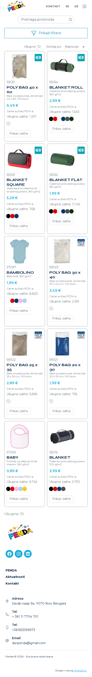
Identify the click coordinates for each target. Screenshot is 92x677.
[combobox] (42, 19)
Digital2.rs (80, 670)
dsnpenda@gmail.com (29, 643)
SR (67, 6)
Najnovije (72, 47)
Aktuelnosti (15, 577)
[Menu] (84, 6)
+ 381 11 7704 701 (25, 617)
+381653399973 (23, 630)
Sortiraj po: (54, 47)
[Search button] (70, 19)
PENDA (11, 570)
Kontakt (53, 6)
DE (76, 6)
